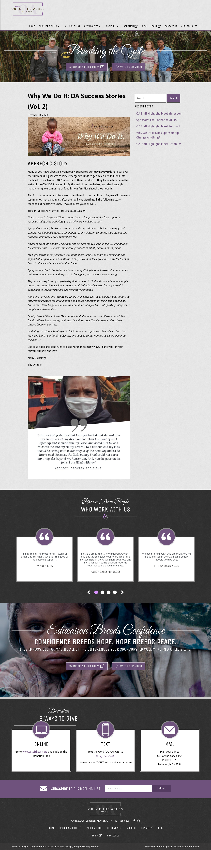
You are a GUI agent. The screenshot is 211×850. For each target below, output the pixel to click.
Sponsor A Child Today (84, 666)
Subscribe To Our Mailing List (75, 788)
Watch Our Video (130, 67)
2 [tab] (102, 592)
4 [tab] (115, 592)
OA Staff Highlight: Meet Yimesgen (158, 113)
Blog (144, 26)
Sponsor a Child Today (84, 67)
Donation (129, 26)
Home (32, 26)
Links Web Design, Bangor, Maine (71, 846)
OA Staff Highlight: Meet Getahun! (158, 144)
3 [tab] (109, 592)
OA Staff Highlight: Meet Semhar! (158, 126)
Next (122, 592)
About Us (111, 26)
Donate (145, 828)
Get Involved (91, 26)
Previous (88, 592)
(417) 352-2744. (105, 755)
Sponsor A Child (48, 26)
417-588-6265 (189, 26)
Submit (161, 788)
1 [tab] (96, 592)
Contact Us (171, 26)
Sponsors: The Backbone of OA (156, 120)
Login (154, 26)
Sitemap (95, 846)
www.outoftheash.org (34, 751)
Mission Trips (72, 26)
